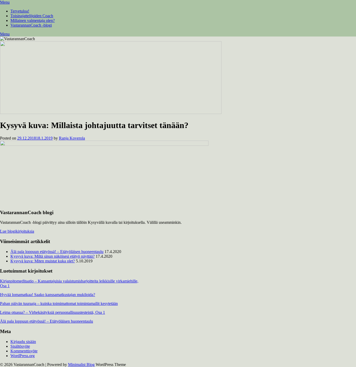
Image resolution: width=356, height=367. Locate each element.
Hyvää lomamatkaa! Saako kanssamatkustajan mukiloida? (47, 294)
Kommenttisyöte (24, 351)
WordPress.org (22, 355)
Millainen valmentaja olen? (32, 20)
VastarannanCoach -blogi (31, 25)
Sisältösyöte (20, 346)
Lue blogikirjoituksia (17, 231)
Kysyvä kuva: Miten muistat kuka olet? (42, 261)
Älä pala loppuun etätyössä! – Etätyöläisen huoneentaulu (56, 251)
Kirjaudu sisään (23, 341)
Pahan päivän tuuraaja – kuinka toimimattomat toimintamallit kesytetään (59, 303)
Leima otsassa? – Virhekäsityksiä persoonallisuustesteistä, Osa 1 (52, 312)
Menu (5, 2)
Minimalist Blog (81, 364)
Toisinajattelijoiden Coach (31, 16)
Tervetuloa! (19, 11)
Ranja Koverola (72, 138)
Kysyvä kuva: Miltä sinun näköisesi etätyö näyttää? (52, 256)
